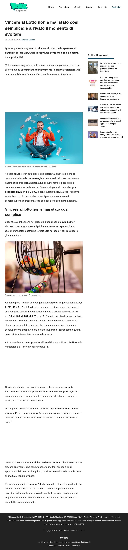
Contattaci (80, 531)
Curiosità (116, 7)
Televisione (64, 7)
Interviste (102, 7)
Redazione (52, 546)
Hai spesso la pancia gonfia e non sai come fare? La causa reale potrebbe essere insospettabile (109, 82)
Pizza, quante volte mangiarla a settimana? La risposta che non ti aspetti (111, 134)
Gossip (77, 7)
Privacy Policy (64, 546)
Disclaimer (76, 546)
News (51, 7)
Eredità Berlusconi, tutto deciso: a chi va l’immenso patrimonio (111, 96)
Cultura (89, 7)
